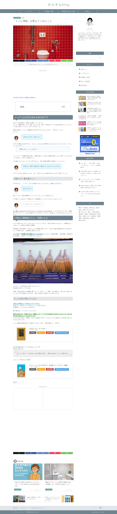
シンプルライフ (17, 17)
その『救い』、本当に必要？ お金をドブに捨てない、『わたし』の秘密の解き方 (91, 165)
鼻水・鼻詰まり (83, 220)
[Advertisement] (43, 83)
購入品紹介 (84, 85)
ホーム (30, 11)
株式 (81, 216)
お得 (98, 207)
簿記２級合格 (86, 218)
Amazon (41, 332)
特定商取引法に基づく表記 (32, 512)
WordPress (93, 207)
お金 (81, 209)
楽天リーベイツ (87, 216)
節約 (99, 216)
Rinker (36, 366)
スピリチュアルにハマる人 (89, 209)
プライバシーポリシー (19, 512)
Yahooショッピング (61, 332)
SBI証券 (86, 207)
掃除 (15, 382)
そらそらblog (58, 4)
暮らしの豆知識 (85, 81)
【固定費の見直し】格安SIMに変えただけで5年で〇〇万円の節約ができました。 (68, 12)
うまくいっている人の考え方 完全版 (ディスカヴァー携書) (48, 365)
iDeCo (81, 207)
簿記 (81, 218)
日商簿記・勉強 (48, 11)
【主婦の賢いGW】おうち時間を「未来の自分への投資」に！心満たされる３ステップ (91, 173)
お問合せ (87, 11)
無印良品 (94, 216)
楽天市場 (49, 332)
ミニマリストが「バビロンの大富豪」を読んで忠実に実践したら (91, 180)
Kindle (33, 332)
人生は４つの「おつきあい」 (38, 328)
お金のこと (84, 69)
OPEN (63, 106)
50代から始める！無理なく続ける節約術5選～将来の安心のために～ (91, 186)
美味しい (93, 218)
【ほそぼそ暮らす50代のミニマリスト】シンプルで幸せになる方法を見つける (91, 193)
